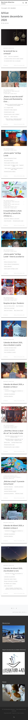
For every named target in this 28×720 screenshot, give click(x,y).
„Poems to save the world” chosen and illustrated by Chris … (13, 99)
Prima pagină (4, 8)
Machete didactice (10, 709)
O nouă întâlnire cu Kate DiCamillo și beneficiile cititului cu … (13, 213)
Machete (6, 65)
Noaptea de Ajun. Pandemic (14, 303)
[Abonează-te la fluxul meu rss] (14, 717)
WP (10, 713)
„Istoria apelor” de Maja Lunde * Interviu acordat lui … (14, 256)
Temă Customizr (20, 713)
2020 (9, 8)
